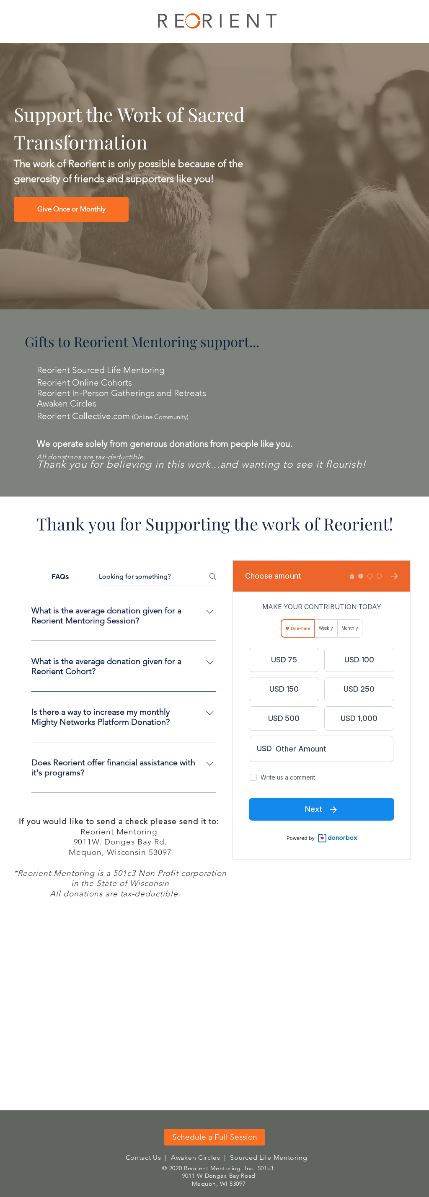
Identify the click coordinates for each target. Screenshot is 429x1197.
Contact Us (143, 1157)
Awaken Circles (195, 1157)
